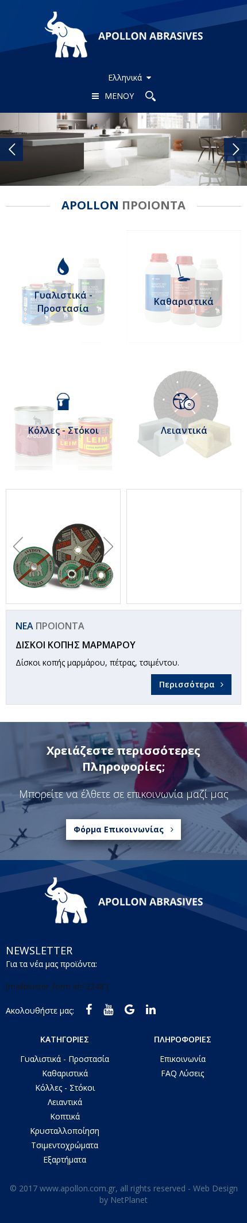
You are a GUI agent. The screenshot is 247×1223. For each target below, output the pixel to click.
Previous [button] (18, 546)
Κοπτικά (65, 1116)
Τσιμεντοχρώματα (64, 1145)
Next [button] (108, 546)
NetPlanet (129, 1199)
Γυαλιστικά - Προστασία (64, 1058)
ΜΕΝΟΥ (119, 95)
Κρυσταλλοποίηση (64, 1130)
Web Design (215, 1188)
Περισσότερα (187, 684)
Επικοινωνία (183, 1058)
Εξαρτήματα (64, 1159)
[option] (63, 546)
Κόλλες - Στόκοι (65, 1087)
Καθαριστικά (65, 1073)
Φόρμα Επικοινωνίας (119, 829)
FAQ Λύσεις (182, 1073)
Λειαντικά (65, 1101)
